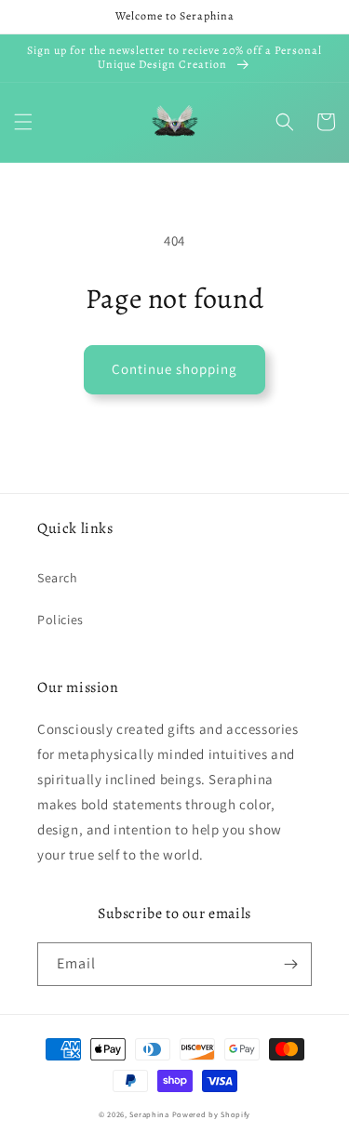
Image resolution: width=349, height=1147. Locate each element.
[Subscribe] (290, 964)
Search (57, 577)
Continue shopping (174, 369)
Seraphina (148, 1114)
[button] (23, 121)
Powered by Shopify (211, 1114)
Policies (60, 619)
